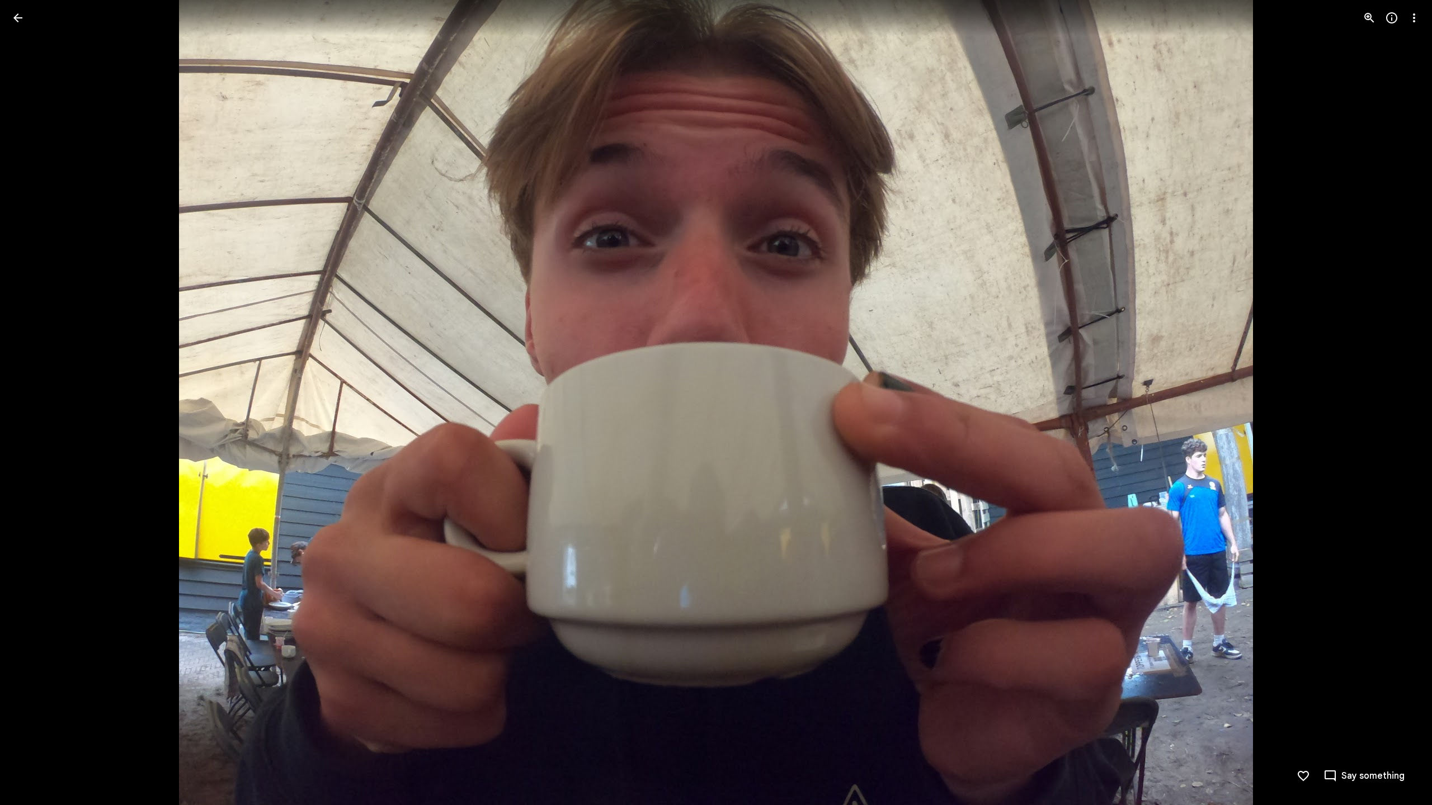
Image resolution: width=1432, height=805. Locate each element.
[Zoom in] (1369, 18)
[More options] (1414, 18)
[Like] (1303, 776)
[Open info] (1392, 18)
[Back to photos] (17, 17)
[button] (31, 402)
